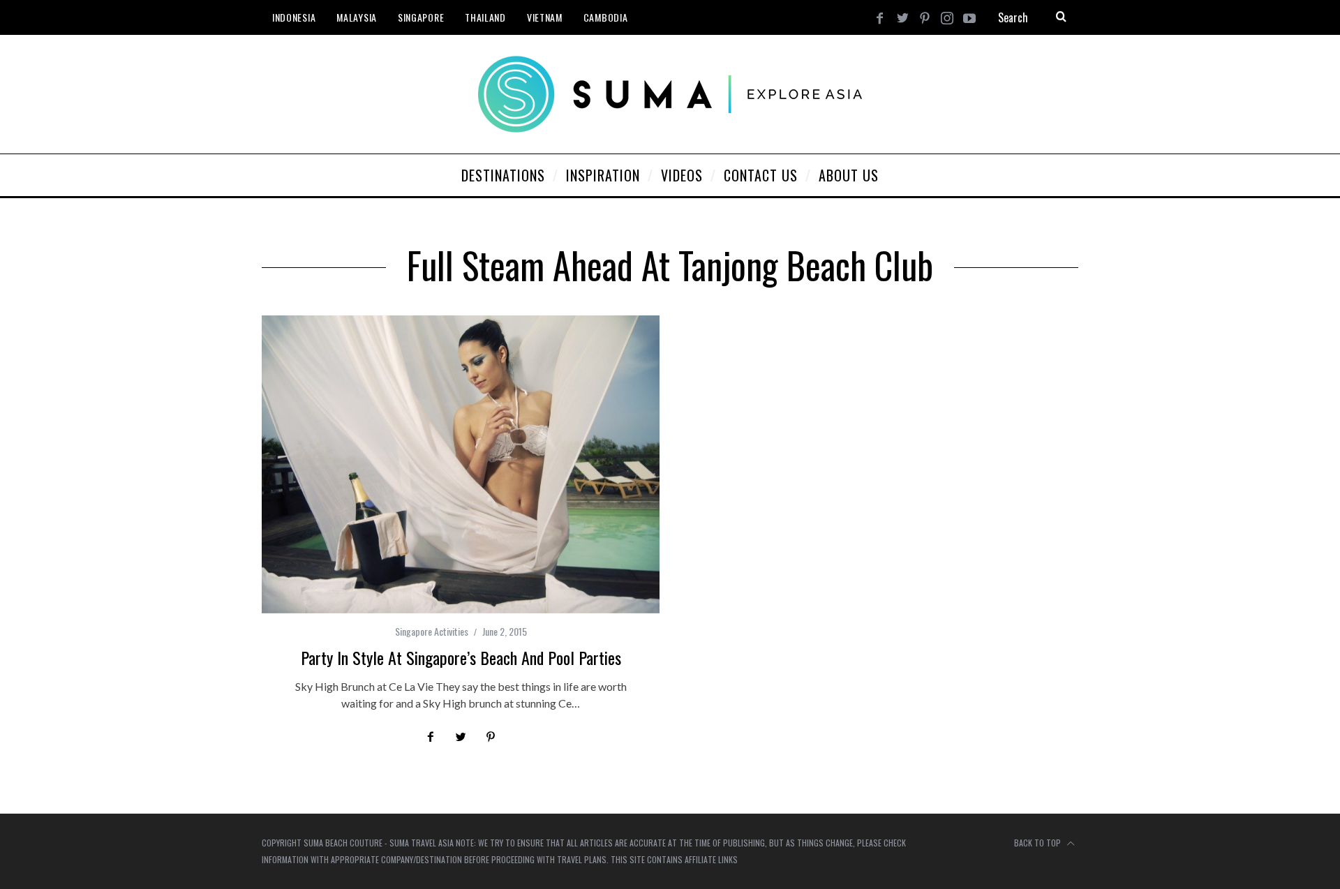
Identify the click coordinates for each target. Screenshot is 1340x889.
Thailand (485, 17)
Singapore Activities (431, 631)
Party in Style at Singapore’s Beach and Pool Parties (461, 657)
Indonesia (293, 17)
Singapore (421, 17)
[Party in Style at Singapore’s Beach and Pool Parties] (461, 464)
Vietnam (545, 17)
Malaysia (356, 17)
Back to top (1038, 843)
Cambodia (605, 17)
